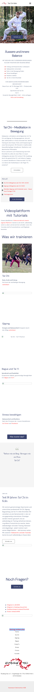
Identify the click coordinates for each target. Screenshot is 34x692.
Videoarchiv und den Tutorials (21, 533)
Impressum (11, 688)
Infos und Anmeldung (17, 97)
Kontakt (17, 653)
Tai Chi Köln (12, 3)
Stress (17, 647)
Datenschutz (19, 688)
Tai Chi (17, 635)
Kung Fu (17, 644)
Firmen (17, 650)
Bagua (17, 641)
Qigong (17, 638)
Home (17, 632)
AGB (24, 688)
